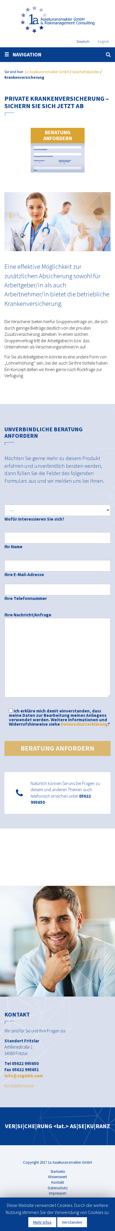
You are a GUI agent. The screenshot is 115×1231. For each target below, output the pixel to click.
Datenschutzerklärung (84, 724)
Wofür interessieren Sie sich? (34, 519)
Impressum (57, 1193)
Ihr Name (13, 546)
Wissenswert (57, 1176)
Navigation (25, 54)
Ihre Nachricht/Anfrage (27, 615)
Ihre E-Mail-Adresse (24, 574)
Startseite (57, 1171)
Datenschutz (58, 1187)
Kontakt (57, 1182)
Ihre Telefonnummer (25, 598)
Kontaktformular (19, 1086)
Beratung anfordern (57, 135)
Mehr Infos (42, 1222)
